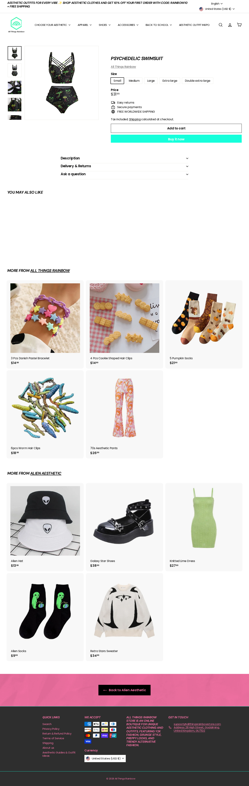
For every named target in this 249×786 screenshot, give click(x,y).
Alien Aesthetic (45, 473)
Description (70, 158)
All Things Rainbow (123, 67)
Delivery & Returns (76, 166)
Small (117, 81)
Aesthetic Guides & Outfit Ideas (59, 754)
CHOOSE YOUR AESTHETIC (51, 25)
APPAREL (83, 25)
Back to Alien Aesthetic (127, 690)
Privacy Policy (50, 729)
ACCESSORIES (127, 25)
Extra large (169, 81)
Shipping (135, 119)
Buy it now (176, 139)
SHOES (103, 25)
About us (48, 748)
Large (151, 81)
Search (47, 724)
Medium (134, 81)
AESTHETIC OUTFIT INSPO (194, 25)
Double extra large (197, 81)
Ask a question (73, 174)
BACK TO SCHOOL (157, 25)
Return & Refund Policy (56, 733)
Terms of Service (53, 738)
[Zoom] (61, 83)
